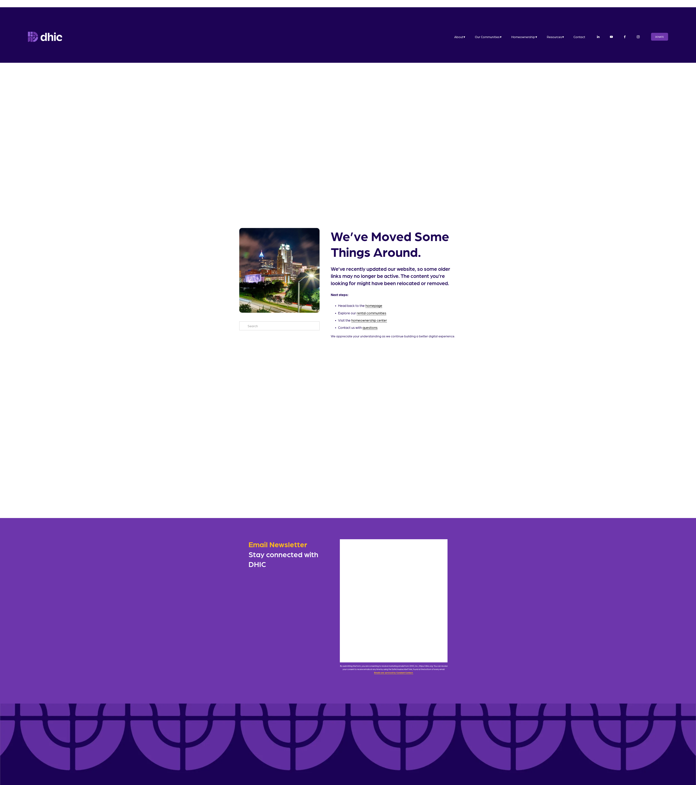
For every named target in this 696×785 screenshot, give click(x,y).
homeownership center (369, 320)
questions (370, 327)
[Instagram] (638, 37)
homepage (373, 305)
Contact (579, 37)
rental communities (371, 313)
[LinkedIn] (598, 37)
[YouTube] (611, 37)
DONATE (659, 36)
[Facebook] (625, 37)
